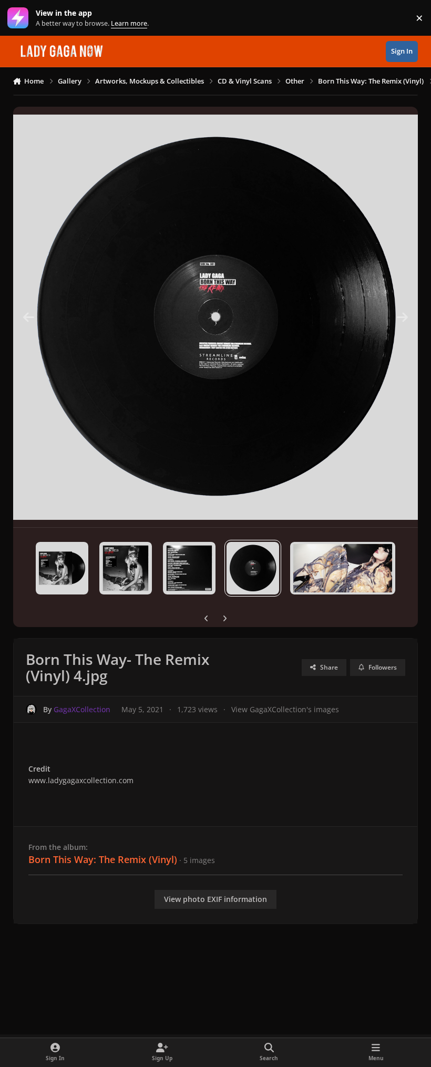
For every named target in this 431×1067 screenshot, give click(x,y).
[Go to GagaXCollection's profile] (31, 709)
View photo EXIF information (215, 899)
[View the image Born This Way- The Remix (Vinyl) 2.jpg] (125, 568)
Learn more (20, 18)
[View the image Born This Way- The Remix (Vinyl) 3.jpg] (189, 568)
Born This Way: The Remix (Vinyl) (102, 859)
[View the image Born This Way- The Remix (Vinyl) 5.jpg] (342, 568)
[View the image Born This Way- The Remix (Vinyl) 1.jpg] (62, 568)
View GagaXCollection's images (285, 709)
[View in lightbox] (215, 317)
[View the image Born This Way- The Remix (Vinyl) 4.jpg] (253, 568)
